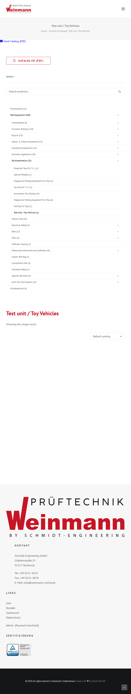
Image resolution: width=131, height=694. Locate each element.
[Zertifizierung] (18, 649)
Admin (10, 625)
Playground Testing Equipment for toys (33, 181)
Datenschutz (13, 617)
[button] (123, 9)
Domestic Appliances (23, 154)
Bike (16, 231)
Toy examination (21, 160)
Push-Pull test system (24, 282)
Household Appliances (24, 148)
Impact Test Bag (20, 256)
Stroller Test (19, 218)
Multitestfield (19, 122)
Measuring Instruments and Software (31, 250)
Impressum (12, 612)
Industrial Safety (21, 269)
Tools (15, 237)
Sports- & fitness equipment (27, 141)
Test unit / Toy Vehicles (26, 212)
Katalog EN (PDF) (30, 60)
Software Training (21, 244)
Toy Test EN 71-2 (23, 187)
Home (44, 31)
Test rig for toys (23, 206)
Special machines (21, 275)
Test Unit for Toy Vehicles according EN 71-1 (66, 469)
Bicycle (17, 135)
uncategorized (18, 288)
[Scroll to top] (124, 687)
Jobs (8, 603)
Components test (21, 263)
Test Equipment (20, 115)
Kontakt (10, 608)
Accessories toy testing (26, 193)
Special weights (23, 174)
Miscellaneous (18, 108)
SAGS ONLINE (98, 681)
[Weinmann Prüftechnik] (18, 9)
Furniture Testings (22, 129)
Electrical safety (21, 225)
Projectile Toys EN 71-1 (26, 168)
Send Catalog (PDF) (14, 41)
